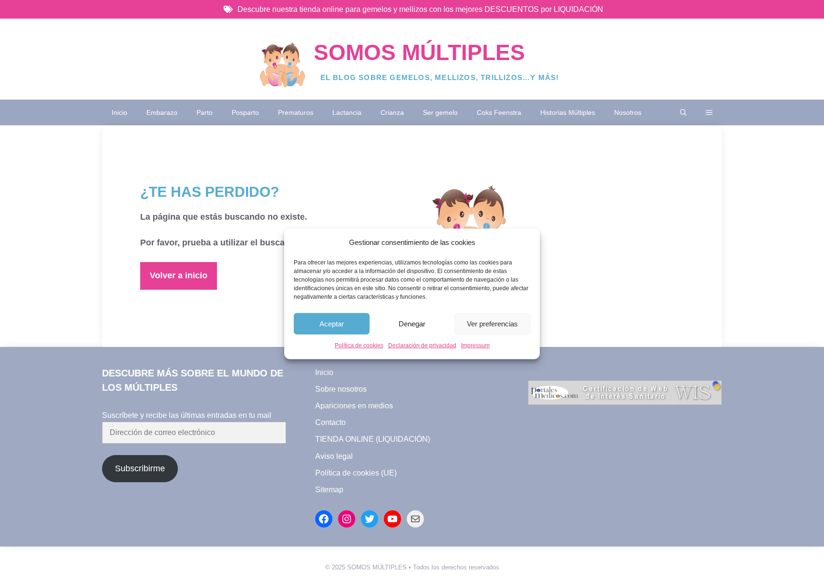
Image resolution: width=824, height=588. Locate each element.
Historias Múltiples (567, 112)
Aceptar (331, 324)
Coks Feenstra (499, 112)
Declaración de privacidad (422, 345)
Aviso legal (334, 456)
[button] (683, 112)
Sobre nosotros (341, 389)
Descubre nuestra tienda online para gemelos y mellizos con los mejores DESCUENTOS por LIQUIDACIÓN (420, 9)
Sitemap (329, 490)
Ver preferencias (492, 324)
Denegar (412, 324)
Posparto (245, 112)
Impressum (475, 345)
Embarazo (161, 112)
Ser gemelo (440, 112)
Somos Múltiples (419, 52)
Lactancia (346, 112)
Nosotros (627, 112)
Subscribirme (140, 468)
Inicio (119, 112)
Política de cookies (359, 345)
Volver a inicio (178, 275)
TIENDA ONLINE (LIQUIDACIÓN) (372, 439)
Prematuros (295, 112)
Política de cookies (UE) (356, 473)
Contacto (330, 422)
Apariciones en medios (354, 406)
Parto (204, 112)
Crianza (392, 112)
